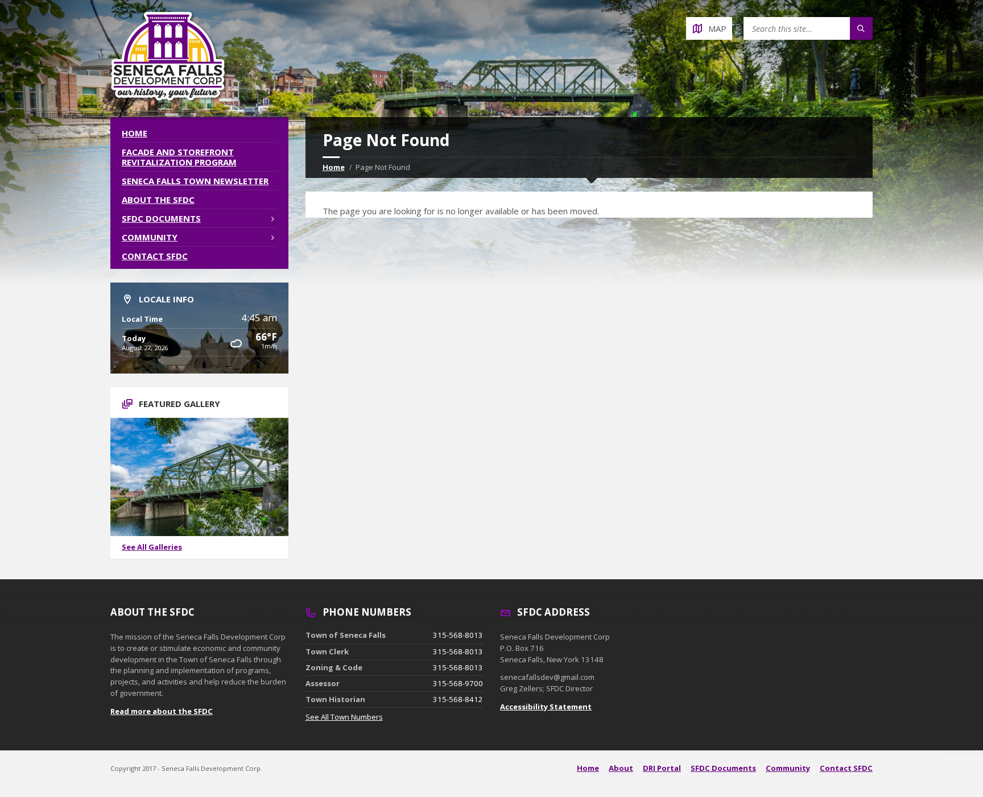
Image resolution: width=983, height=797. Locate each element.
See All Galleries (152, 547)
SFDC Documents (161, 218)
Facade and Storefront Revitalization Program (179, 157)
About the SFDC (158, 199)
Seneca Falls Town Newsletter (195, 180)
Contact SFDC (155, 255)
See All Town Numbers (344, 717)
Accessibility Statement (546, 706)
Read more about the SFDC (161, 711)
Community (149, 237)
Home (334, 167)
